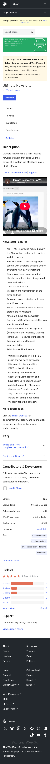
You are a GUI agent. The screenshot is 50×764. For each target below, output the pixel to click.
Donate (31, 680)
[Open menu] (45, 4)
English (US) (41, 529)
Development (12, 130)
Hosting (7, 656)
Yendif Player (13, 90)
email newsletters (38, 541)
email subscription (29, 547)
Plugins (29, 656)
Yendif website (19, 415)
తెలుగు (12, 721)
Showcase (31, 646)
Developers (8, 680)
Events (29, 675)
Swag (30, 684)
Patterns (30, 661)
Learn (5, 670)
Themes (30, 651)
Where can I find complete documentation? (16, 446)
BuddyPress (10, 708)
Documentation (19, 172)
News (6, 651)
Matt (7, 699)
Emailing (42, 547)
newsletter (41, 553)
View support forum (13, 629)
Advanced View (11, 560)
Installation (11, 123)
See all (44, 608)
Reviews (10, 115)
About (6, 646)
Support (10, 137)
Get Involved (33, 670)
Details (9, 108)
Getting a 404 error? (13, 456)
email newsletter (39, 535)
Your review (9, 608)
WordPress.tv (11, 684)
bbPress (8, 704)
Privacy (6, 661)
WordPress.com (12, 694)
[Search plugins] (32, 32)
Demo (6, 172)
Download (9, 97)
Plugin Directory (10, 12)
